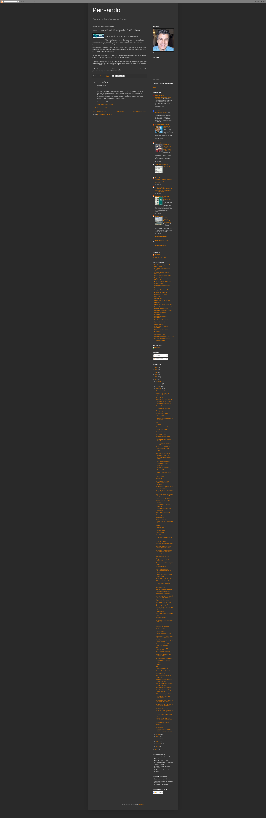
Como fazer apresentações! (162, 285)
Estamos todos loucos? (162, 581)
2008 (156, 379)
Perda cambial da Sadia (162, 461)
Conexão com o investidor (161, 288)
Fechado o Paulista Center (163, 472)
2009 (156, 377)
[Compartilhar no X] (120, 76)
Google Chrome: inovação (163, 687)
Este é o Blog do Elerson (162, 124)
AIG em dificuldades (161, 567)
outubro (158, 386)
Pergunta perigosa (161, 515)
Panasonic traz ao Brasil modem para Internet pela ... (164, 719)
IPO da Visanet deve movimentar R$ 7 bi (162, 667)
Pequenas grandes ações (163, 652)
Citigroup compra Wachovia (164, 403)
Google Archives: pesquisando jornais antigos (164, 608)
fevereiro (158, 744)
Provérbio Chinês (161, 541)
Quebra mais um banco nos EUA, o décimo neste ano (164, 730)
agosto (158, 734)
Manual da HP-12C (159, 322)
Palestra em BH (160, 530)
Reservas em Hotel (159, 334)
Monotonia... (159, 525)
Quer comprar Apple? (162, 605)
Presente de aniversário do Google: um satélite (163, 644)
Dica (157, 422)
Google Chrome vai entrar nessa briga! (163, 697)
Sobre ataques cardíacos (163, 512)
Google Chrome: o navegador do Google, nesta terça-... (164, 704)
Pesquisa (158, 724)
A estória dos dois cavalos (163, 556)
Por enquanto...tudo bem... (163, 427)
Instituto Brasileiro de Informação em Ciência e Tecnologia (163, 307)
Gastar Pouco (158, 298)
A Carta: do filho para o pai (163, 470)
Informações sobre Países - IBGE (163, 305)
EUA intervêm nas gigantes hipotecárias (163, 648)
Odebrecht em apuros (162, 429)
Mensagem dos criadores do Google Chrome (164, 680)
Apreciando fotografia (162, 554)
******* (154, 88)
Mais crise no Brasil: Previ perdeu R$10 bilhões (163, 394)
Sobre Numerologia (159, 340)
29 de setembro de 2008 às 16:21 (106, 104)
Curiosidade (159, 727)
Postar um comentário (101, 108)
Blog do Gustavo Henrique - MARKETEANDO (162, 278)
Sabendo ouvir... (160, 517)
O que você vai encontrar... (163, 498)
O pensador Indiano (161, 391)
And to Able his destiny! (161, 112)
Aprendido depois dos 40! (163, 453)
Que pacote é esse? (161, 434)
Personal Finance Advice (161, 330)
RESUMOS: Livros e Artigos (162, 338)
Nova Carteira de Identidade (164, 658)
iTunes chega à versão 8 (163, 593)
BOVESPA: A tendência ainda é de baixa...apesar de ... (164, 590)
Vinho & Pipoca (159, 187)
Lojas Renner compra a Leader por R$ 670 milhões (165, 636)
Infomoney (157, 302)
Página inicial (120, 111)
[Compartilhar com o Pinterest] (124, 76)
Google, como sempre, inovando (162, 559)
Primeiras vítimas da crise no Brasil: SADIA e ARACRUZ (164, 400)
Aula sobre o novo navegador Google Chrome (164, 684)
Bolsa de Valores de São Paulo (163, 281)
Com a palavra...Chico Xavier (164, 671)
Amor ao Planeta (160, 143)
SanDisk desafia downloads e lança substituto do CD (164, 495)
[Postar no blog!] (118, 76)
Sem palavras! (160, 415)
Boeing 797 (159, 478)
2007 (156, 749)
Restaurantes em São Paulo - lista (164, 336)
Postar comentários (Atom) (104, 114)
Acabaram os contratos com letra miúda (164, 475)
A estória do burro (161, 587)
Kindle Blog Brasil (160, 245)
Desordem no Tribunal (161, 164)
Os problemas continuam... (163, 408)
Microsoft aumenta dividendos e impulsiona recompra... (164, 491)
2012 (156, 369)
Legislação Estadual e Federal (163, 320)
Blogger (141, 804)
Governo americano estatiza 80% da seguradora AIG (164, 550)
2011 (156, 372)
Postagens (158, 355)
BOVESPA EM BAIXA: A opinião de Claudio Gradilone (165, 596)
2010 (156, 374)
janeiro (158, 746)
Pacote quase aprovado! (163, 436)
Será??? (158, 535)
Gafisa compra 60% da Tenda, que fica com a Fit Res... (164, 711)
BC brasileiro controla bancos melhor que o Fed (164, 487)
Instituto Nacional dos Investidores (160, 313)
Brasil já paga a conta (162, 411)
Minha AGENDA (158, 324)
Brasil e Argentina (161, 617)
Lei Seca (158, 664)
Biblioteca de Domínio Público (162, 276)
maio (157, 741)
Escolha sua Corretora (160, 294)
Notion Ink (158, 111)
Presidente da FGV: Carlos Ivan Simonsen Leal (163, 447)
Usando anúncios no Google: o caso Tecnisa (164, 690)
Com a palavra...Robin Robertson (162, 464)
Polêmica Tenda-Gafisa (162, 626)
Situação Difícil (160, 527)
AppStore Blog (159, 95)
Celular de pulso (160, 673)
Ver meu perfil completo (159, 257)
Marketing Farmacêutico (162, 196)
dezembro (159, 381)
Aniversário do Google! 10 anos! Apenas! (163, 655)
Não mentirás (166, 166)
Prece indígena (160, 631)
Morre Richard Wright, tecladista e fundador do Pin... (163, 570)
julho (157, 736)
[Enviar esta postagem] (113, 75)
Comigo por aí (159, 216)
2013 (156, 367)
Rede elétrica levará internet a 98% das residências (164, 700)
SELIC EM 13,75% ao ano (163, 578)
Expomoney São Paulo (162, 600)
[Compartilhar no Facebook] (122, 76)
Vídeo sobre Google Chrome (164, 694)
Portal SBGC (157, 332)
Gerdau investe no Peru (162, 708)
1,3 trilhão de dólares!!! (162, 467)
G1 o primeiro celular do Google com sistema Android (162, 482)
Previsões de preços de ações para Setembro (164, 640)
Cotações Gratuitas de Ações (162, 290)
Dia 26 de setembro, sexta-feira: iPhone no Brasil (163, 547)
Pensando (106, 10)
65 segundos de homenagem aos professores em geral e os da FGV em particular (163, 181)
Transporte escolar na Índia (163, 633)
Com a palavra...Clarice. (162, 722)
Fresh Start (159, 451)
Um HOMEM (159, 397)
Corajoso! (158, 424)
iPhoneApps (158, 178)
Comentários (159, 358)
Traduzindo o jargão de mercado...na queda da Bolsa (163, 457)
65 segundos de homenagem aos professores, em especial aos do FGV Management (163, 190)
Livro (157, 624)
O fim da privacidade (161, 236)
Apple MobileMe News (161, 240)
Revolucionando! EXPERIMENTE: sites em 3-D (164, 521)
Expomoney (157, 296)
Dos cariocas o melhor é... (163, 413)
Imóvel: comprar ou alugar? (162, 300)
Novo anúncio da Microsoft (163, 602)
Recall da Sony (160, 629)
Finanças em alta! (161, 611)
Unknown (157, 254)
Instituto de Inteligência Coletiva (163, 310)
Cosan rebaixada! (161, 432)
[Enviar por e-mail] (116, 76)
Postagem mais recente (99, 111)
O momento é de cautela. (163, 406)
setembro (159, 388)
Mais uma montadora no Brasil (164, 543)
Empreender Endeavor (160, 292)
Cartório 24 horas (159, 283)
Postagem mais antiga (139, 111)
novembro (159, 384)
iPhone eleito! (160, 532)
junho (158, 739)
